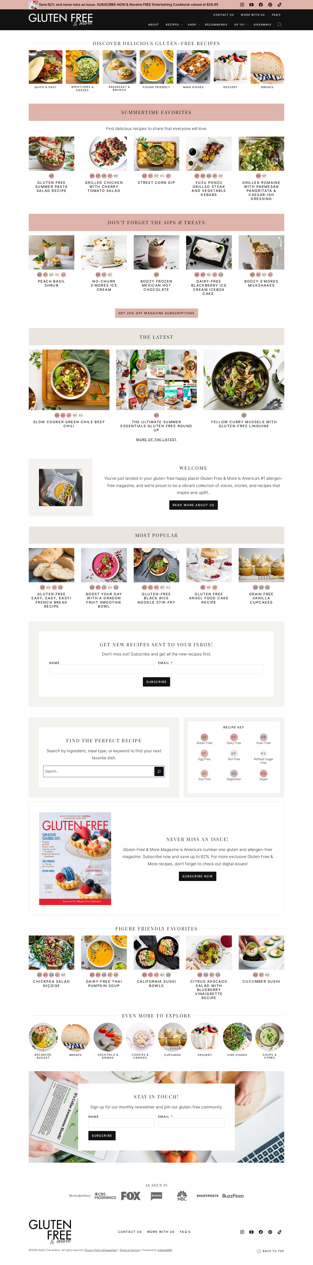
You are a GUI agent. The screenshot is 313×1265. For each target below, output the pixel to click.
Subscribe (156, 682)
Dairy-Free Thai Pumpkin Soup (104, 983)
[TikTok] (279, 4)
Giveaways (262, 24)
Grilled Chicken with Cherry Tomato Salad (104, 186)
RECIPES (172, 24)
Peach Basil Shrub (51, 283)
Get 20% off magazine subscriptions (156, 313)
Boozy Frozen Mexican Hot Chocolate (157, 285)
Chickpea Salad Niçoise (51, 983)
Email (165, 663)
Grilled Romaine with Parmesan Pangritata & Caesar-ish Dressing (261, 190)
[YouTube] (251, 4)
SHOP (192, 24)
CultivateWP (164, 1250)
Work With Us (253, 14)
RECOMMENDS (216, 24)
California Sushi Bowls (156, 983)
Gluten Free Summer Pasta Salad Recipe (51, 186)
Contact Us (223, 14)
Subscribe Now (197, 876)
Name (54, 663)
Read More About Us (193, 505)
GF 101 (239, 24)
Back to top (273, 1251)
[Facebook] (261, 4)
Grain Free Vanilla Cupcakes (261, 598)
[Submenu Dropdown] (182, 25)
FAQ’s (276, 14)
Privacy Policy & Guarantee (100, 1250)
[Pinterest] (270, 4)
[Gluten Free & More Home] (61, 20)
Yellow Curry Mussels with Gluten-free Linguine (244, 424)
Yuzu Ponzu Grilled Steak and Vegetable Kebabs (209, 188)
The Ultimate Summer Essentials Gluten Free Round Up (156, 426)
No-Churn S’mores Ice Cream (104, 285)
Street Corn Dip (156, 182)
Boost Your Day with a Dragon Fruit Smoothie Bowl (104, 600)
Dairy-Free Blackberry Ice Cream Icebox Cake (209, 287)
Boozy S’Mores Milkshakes (261, 283)
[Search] (279, 24)
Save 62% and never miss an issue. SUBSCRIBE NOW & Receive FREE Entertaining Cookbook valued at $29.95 (128, 4)
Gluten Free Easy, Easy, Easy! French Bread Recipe (52, 600)
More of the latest (156, 439)
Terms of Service (130, 1250)
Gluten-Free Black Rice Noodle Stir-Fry (156, 598)
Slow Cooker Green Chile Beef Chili (69, 424)
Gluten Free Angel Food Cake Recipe (209, 598)
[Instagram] (242, 4)
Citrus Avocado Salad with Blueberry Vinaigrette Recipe (209, 989)
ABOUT (153, 24)
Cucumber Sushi (261, 981)
